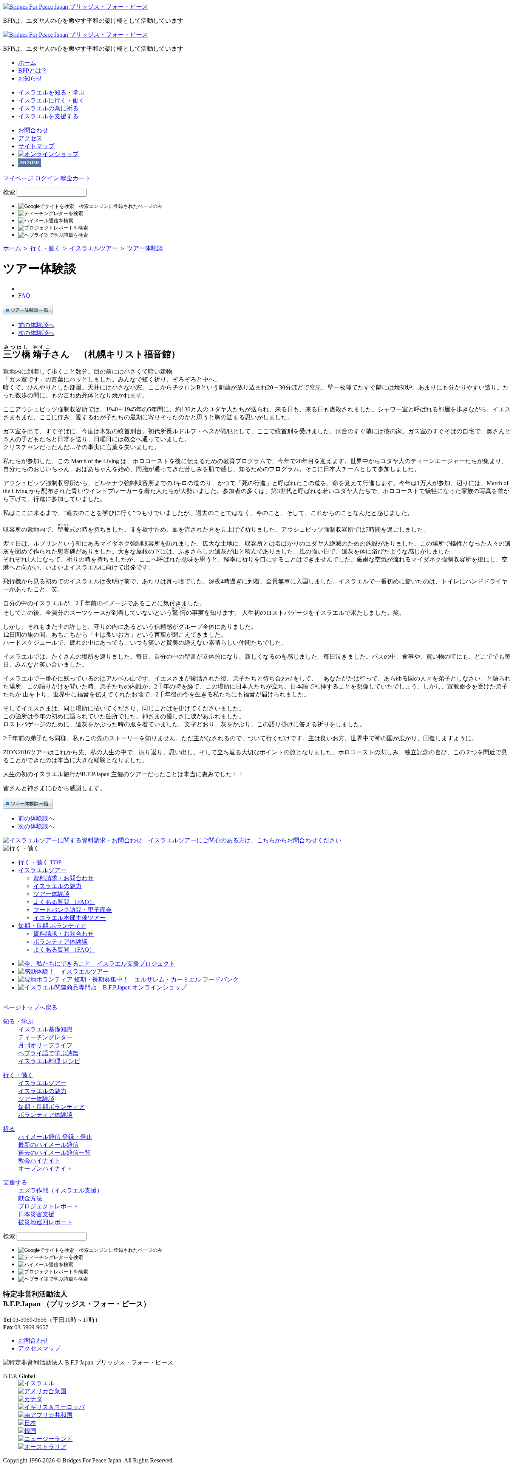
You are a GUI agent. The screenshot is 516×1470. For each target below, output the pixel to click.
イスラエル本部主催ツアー (69, 918)
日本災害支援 (36, 1214)
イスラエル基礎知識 (45, 1029)
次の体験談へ (36, 333)
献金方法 (30, 1198)
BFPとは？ (32, 70)
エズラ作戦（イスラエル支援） (60, 1190)
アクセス (30, 138)
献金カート (75, 178)
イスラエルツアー (94, 248)
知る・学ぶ (51, 92)
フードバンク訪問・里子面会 (72, 910)
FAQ (24, 295)
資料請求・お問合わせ (63, 878)
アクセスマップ (39, 1348)
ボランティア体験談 (60, 941)
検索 (9, 192)
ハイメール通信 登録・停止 (55, 1137)
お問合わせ (33, 130)
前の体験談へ (36, 325)
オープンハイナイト (45, 1168)
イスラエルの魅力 (57, 886)
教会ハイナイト (39, 1160)
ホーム (27, 62)
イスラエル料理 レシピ (49, 1061)
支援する (48, 116)
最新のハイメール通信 (48, 1144)
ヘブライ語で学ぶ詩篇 (48, 1053)
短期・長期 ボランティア (52, 926)
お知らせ (30, 78)
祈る (48, 108)
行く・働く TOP (40, 862)
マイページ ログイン (31, 178)
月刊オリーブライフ (45, 1045)
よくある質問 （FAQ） (64, 902)
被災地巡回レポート (45, 1222)
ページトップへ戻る (30, 1007)
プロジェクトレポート (48, 1206)
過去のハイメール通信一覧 (54, 1152)
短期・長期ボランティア (51, 1107)
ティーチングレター (45, 1037)
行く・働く (51, 100)
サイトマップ (36, 146)
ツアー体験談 (145, 248)
